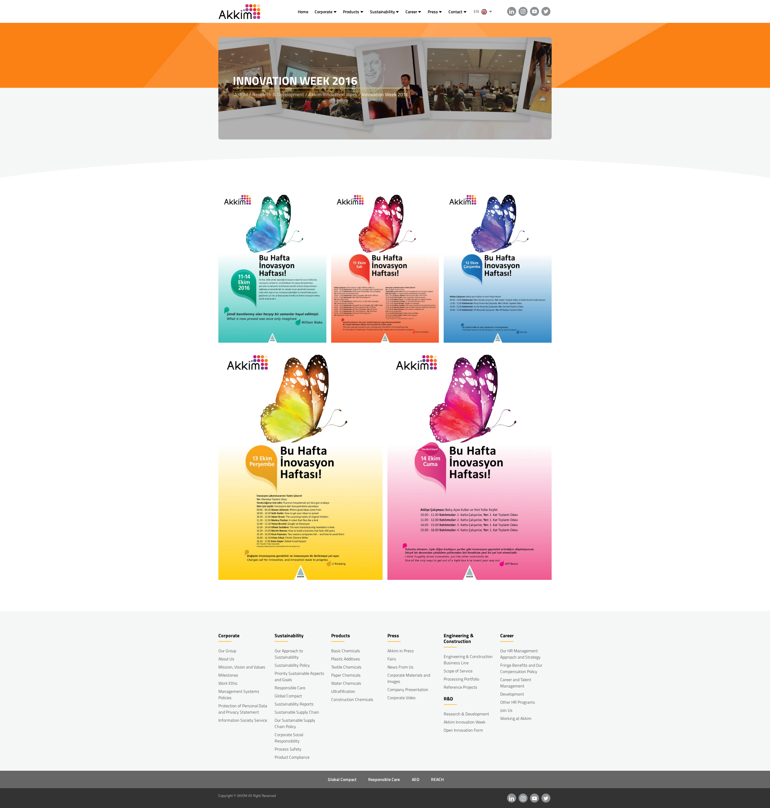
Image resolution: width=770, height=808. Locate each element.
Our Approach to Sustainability (289, 653)
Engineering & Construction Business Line (468, 659)
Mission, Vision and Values (241, 667)
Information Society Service (242, 720)
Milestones (228, 675)
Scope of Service (458, 671)
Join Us (506, 710)
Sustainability (382, 11)
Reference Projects (460, 687)
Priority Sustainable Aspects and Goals (299, 676)
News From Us (400, 667)
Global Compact (288, 696)
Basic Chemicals (345, 650)
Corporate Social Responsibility (289, 737)
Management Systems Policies (238, 694)
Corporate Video (401, 697)
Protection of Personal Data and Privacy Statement (242, 708)
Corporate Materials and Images (408, 678)
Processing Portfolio (461, 679)
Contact (455, 11)
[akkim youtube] (534, 11)
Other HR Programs (517, 702)
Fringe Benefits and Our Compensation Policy (521, 668)
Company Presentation (407, 689)
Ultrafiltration (343, 691)
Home (303, 11)
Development (512, 694)
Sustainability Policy (292, 665)
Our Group (227, 650)
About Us (226, 659)
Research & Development (466, 714)
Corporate (323, 11)
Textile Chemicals (346, 667)
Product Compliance (292, 757)
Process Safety (288, 749)
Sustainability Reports (294, 704)
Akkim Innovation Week (464, 722)
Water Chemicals (346, 683)
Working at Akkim (515, 718)
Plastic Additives (345, 659)
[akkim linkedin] (511, 11)
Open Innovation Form (463, 730)
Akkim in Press (400, 650)
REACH (437, 779)
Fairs (391, 659)
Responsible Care (290, 687)
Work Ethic (228, 683)
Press (433, 11)
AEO (415, 779)
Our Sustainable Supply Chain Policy (295, 723)
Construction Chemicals (352, 699)
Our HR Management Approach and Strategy (520, 653)
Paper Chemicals (346, 675)
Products (351, 11)
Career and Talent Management (515, 682)
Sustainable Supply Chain (297, 712)
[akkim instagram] (523, 11)
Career (411, 11)
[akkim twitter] (545, 11)
